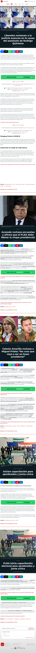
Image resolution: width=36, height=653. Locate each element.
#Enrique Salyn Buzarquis (30, 184)
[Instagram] (32, 645)
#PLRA (14, 184)
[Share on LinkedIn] (21, 51)
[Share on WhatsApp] (10, 51)
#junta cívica (28, 618)
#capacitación (16, 618)
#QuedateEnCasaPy (18, 85)
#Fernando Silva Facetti (20, 184)
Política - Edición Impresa (18, 468)
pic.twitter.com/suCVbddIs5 (23, 89)
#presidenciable (29, 425)
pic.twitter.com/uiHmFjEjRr (23, 131)
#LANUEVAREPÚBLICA (18, 81)
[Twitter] (30, 645)
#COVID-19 (2, 186)
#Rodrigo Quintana (8, 184)
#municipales (10, 618)
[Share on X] (6, 51)
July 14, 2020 (22, 90)
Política (18, 32)
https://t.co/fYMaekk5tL (13, 89)
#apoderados (22, 618)
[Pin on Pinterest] (17, 51)
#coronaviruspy (8, 186)
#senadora (14, 425)
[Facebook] (27, 645)
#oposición (2, 427)
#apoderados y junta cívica (10, 520)
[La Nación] (4, 1)
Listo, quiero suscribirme (30, 637)
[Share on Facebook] (2, 51)
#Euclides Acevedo (8, 306)
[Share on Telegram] (13, 51)
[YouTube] (34, 645)
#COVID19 (32, 84)
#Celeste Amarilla (8, 425)
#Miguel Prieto (23, 425)
